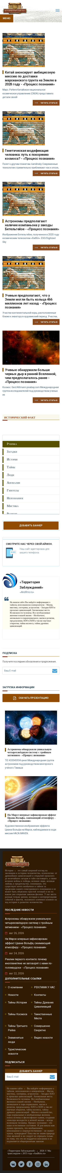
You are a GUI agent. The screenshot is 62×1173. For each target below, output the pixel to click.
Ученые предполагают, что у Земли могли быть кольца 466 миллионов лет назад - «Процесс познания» (31, 301)
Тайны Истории (17, 1002)
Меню (6, 18)
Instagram (38, 1164)
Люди (10, 475)
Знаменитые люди (15, 1040)
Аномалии (13, 482)
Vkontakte (13, 1164)
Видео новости (43, 1037)
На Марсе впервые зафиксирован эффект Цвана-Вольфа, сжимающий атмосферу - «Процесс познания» (31, 817)
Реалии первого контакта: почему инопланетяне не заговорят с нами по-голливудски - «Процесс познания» (28, 963)
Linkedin (46, 1164)
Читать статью (49, 102)
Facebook (29, 1164)
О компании (15, 987)
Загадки (12, 451)
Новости (13, 994)
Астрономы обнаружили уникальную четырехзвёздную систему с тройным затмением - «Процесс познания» (29, 752)
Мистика (13, 506)
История (12, 459)
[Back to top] (52, 1163)
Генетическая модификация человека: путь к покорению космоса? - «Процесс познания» (30, 155)
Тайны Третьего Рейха (17, 1028)
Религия (12, 513)
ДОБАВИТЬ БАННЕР (31, 525)
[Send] (54, 670)
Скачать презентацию (34, 698)
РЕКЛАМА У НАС (44, 987)
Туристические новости (17, 1051)
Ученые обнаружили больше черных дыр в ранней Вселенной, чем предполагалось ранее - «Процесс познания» (30, 376)
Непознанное (15, 498)
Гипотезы (13, 490)
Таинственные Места (43, 1016)
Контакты (40, 994)
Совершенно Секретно (42, 1028)
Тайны (11, 467)
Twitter (21, 1164)
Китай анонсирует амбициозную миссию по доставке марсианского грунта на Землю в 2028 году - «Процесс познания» (31, 78)
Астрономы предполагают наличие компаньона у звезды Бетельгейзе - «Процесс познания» (32, 225)
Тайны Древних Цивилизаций (44, 1004)
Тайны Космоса (17, 1014)
